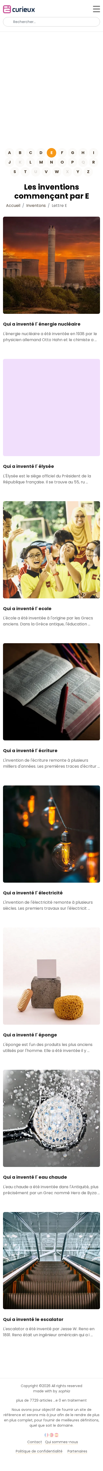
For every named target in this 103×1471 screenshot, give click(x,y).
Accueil (13, 205)
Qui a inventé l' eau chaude (35, 1177)
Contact (34, 1441)
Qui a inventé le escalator (33, 1319)
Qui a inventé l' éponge (30, 1035)
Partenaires (77, 1451)
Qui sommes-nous (61, 1441)
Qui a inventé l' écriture (30, 750)
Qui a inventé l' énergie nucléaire (41, 324)
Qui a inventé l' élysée (28, 466)
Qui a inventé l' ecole (27, 608)
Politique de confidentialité (39, 1451)
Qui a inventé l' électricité (33, 893)
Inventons (36, 205)
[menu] (96, 9)
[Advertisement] (51, 86)
